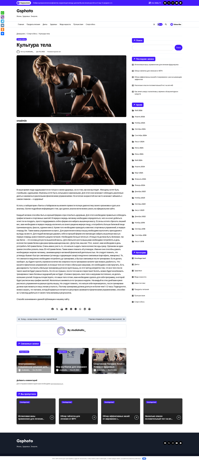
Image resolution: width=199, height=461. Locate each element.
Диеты (45, 24)
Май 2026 (138, 110)
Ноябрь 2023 (140, 198)
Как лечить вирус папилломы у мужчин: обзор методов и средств (156, 92)
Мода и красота (65, 24)
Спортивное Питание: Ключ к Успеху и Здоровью (108, 365)
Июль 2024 (139, 148)
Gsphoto (25, 10)
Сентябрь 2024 (141, 135)
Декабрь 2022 (140, 216)
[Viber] (2, 17)
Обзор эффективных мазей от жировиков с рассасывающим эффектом (158, 78)
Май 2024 (139, 160)
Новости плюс (139, 283)
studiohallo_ (78, 330)
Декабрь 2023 (140, 191)
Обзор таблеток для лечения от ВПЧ (149, 71)
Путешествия (78, 24)
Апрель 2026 (140, 117)
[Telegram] (2, 21)
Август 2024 (139, 142)
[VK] (2, 25)
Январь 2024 (140, 185)
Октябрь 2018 (140, 229)
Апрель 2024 (140, 167)
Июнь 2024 (139, 154)
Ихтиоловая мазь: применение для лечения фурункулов (156, 65)
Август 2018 (139, 241)
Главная (21, 24)
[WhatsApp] (2, 13)
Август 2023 (139, 210)
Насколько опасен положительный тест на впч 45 (154, 85)
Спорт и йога (90, 24)
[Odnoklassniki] (2, 29)
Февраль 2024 (140, 179)
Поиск (139, 40)
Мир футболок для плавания (71, 366)
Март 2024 (139, 173)
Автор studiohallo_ (27, 52)
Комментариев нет (54, 52)
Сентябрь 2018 (140, 235)
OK (144, 458)
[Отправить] (2, 34)
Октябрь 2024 (140, 129)
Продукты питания (33, 24)
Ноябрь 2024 (140, 123)
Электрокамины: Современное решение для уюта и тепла (32, 366)
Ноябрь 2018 (140, 223)
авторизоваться (57, 384)
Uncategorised (140, 258)
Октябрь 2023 (140, 204)
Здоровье (53, 24)
